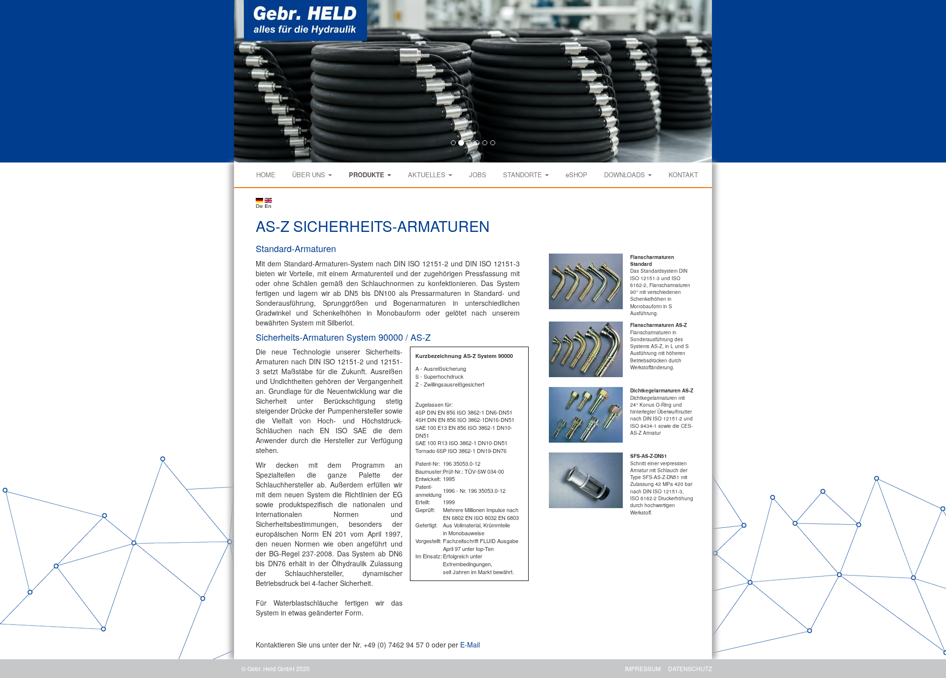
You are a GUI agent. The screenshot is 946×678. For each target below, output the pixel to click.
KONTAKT (683, 174)
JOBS (477, 174)
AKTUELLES (427, 174)
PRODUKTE (367, 174)
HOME (265, 174)
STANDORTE (523, 174)
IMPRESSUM (643, 668)
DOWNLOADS (625, 174)
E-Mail (470, 644)
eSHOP (576, 174)
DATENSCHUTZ (690, 668)
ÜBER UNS (309, 174)
